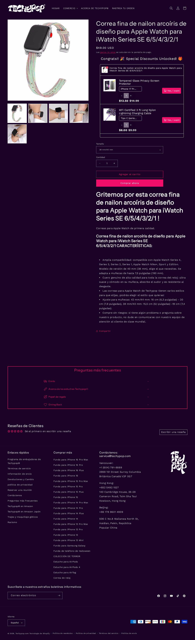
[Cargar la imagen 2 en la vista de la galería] (37, 113)
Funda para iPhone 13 (65, 535)
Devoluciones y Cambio (21, 479)
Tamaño (100, 144)
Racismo (12, 522)
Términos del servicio (109, 633)
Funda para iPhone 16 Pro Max (70, 459)
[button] (70, 8)
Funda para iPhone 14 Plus (68, 513)
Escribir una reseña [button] (173, 432)
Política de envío (129, 633)
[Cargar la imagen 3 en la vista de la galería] (58, 113)
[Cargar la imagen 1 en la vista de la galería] (17, 113)
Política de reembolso (63, 633)
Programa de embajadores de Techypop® (24, 461)
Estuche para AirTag (64, 572)
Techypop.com (22, 634)
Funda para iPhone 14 (65, 518)
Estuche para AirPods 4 (66, 567)
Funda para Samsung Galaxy (69, 545)
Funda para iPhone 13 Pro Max (70, 524)
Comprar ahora (130, 183)
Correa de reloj (62, 578)
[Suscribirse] (59, 595)
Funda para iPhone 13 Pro (68, 529)
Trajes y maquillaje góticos (23, 517)
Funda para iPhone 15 (65, 497)
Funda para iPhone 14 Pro (68, 508)
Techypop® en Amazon (20, 506)
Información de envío (20, 474)
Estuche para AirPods (65, 562)
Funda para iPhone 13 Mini (68, 540)
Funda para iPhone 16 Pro (68, 465)
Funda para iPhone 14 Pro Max (70, 502)
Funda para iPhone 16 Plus (68, 470)
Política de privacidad (86, 633)
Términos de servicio (19, 468)
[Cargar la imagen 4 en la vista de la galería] (79, 113)
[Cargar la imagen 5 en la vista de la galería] (17, 133)
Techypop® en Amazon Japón (24, 511)
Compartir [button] (105, 331)
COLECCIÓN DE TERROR (66, 556)
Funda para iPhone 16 (65, 476)
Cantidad (100, 157)
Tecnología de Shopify (39, 634)
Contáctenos (15, 495)
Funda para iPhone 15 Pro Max (70, 481)
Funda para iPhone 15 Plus (68, 492)
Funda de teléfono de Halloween (71, 551)
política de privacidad (20, 484)
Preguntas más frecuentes (22, 501)
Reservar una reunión (20, 490)
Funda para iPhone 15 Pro (68, 486)
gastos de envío (108, 52)
